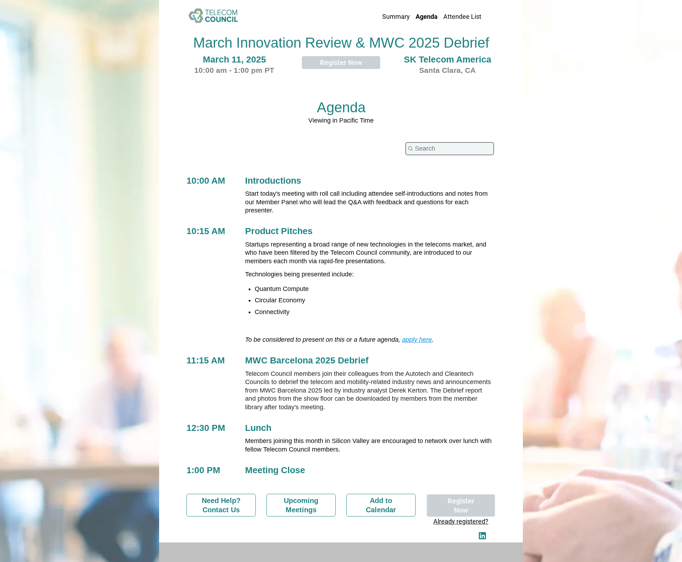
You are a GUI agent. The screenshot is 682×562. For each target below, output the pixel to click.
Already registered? (460, 521)
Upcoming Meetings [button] (301, 505)
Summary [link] (396, 16)
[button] (483, 538)
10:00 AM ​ (207, 180)
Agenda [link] (427, 16)
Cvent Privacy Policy (341, 552)
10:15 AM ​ (207, 231)
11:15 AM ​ (206, 360)
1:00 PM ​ (204, 470)
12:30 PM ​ (207, 428)
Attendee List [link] (462, 16)
